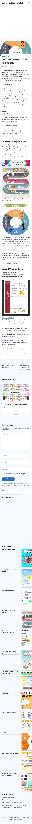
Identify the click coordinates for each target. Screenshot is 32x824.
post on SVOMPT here (15, 157)
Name (5, 455)
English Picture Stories (8, 797)
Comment (6, 434)
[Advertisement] (16, 22)
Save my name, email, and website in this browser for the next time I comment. (15, 474)
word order (22, 355)
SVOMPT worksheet (9, 135)
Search (4, 490)
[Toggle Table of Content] (18, 131)
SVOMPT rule (13, 355)
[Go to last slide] (4, 398)
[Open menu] (28, 3)
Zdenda (6, 66)
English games (6, 56)
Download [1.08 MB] (8, 318)
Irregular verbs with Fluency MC (15, 404)
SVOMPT (5, 355)
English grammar (7, 353)
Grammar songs (6, 800)
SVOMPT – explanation (10, 133)
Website (5, 469)
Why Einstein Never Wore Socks (7, 365)
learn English (24, 353)
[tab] (14, 414)
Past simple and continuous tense (12, 802)
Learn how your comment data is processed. (15, 485)
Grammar (16, 353)
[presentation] (16, 392)
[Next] (28, 398)
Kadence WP (19, 819)
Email (5, 462)
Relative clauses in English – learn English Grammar (24, 366)
